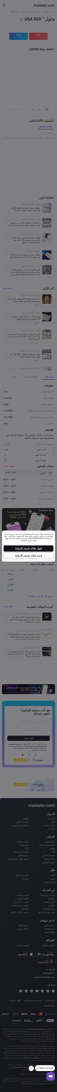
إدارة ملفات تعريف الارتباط (28, 555)
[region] (28, 546)
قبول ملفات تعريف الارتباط (28, 548)
